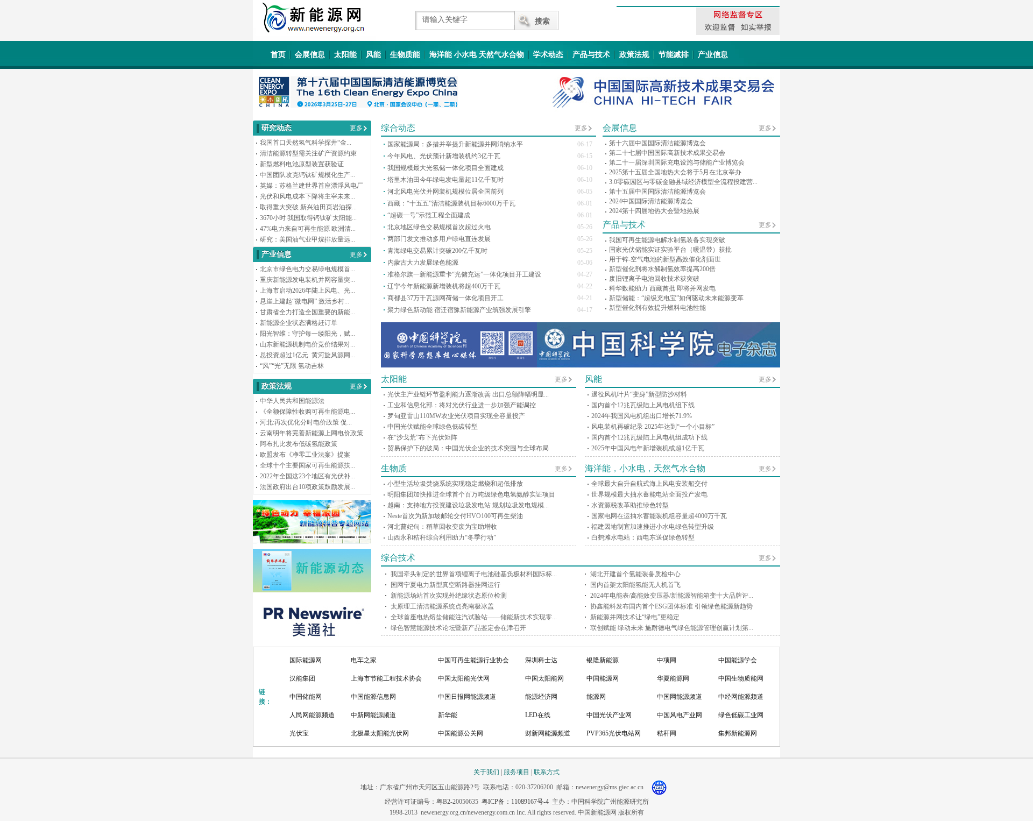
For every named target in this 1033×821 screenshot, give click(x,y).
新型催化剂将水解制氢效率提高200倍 (662, 269)
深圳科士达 (541, 660)
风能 (373, 55)
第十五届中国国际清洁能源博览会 (657, 191)
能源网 (596, 696)
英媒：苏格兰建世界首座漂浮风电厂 (311, 185)
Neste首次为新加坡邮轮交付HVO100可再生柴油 (455, 516)
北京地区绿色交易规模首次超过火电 (439, 227)
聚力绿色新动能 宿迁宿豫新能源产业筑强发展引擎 (459, 310)
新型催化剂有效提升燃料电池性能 (657, 308)
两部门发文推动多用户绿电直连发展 (439, 239)
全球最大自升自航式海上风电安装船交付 (649, 483)
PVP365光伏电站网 (613, 733)
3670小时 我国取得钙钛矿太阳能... (308, 218)
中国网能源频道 (679, 696)
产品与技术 (591, 55)
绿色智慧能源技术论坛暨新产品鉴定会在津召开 (458, 628)
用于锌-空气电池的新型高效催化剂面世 (665, 259)
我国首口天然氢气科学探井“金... (305, 142)
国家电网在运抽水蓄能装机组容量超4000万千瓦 (659, 516)
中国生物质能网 (740, 678)
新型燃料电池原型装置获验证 (302, 164)
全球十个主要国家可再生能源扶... (307, 465)
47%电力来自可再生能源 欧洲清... (308, 228)
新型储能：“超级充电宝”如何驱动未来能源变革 (676, 298)
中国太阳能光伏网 (464, 678)
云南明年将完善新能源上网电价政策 (311, 433)
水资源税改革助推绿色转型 (630, 505)
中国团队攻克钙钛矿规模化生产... (307, 175)
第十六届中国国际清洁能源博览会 (657, 143)
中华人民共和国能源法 (292, 401)
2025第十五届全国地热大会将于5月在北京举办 (675, 172)
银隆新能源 (602, 660)
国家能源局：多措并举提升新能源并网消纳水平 (455, 144)
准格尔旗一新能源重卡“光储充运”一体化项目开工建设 (464, 274)
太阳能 (345, 55)
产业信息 (713, 55)
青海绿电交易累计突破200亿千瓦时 (437, 250)
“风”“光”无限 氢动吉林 (292, 366)
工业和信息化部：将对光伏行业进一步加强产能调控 (461, 405)
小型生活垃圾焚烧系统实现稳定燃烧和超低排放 (455, 483)
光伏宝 (299, 733)
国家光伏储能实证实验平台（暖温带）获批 (670, 249)
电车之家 (364, 660)
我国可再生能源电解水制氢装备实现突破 (667, 240)
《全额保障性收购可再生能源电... (307, 411)
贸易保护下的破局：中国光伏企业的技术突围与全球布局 (468, 448)
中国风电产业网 (679, 715)
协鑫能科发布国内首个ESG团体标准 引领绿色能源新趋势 (671, 606)
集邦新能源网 (737, 733)
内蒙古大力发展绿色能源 (422, 262)
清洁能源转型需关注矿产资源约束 (308, 153)
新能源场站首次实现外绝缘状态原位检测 (449, 595)
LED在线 (537, 715)
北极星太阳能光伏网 (380, 733)
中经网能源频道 (740, 696)
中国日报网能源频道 (467, 696)
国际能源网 (305, 660)
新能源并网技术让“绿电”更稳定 (635, 617)
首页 (278, 55)
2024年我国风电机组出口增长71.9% (641, 416)
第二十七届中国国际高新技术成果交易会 (667, 153)
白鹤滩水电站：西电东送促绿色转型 (643, 537)
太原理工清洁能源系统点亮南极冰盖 (442, 606)
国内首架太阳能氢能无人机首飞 (635, 585)
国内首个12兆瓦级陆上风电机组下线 (643, 405)
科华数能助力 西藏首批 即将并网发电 (662, 288)
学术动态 (548, 55)
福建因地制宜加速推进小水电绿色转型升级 (652, 526)
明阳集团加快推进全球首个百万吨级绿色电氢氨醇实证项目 (471, 494)
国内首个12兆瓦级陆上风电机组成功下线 (649, 437)
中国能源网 (602, 678)
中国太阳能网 (544, 678)
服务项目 (516, 772)
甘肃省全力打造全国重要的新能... (307, 312)
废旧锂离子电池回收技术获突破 (654, 278)
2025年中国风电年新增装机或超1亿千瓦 (647, 448)
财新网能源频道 (547, 733)
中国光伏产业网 (609, 715)
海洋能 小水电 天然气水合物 (476, 55)
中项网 (666, 660)
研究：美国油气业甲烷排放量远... (307, 239)
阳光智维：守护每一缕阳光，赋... (307, 333)
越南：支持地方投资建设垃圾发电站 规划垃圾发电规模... (468, 505)
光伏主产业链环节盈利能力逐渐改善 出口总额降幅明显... (468, 394)
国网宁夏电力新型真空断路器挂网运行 (445, 585)
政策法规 (634, 55)
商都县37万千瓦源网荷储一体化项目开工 (445, 298)
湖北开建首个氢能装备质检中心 (635, 574)
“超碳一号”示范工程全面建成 (428, 215)
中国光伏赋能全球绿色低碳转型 (432, 426)
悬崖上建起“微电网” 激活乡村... (304, 301)
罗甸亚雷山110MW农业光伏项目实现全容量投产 (456, 416)
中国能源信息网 (373, 696)
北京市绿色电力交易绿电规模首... (307, 269)
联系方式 (547, 772)
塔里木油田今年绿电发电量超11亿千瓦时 (445, 179)
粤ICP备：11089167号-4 (515, 801)
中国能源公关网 (460, 733)
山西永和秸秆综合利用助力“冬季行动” (441, 537)
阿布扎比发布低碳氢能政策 (298, 444)
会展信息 (310, 55)
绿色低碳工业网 (740, 715)
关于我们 (486, 772)
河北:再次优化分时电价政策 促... (306, 422)
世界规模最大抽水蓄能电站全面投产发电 (649, 494)
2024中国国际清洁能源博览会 (651, 201)
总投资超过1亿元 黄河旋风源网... (307, 355)
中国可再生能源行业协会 (473, 660)
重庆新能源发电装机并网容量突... (307, 280)
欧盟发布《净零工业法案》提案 (305, 454)
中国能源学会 (737, 660)
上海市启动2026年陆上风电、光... (307, 290)
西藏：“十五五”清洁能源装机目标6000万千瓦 (451, 203)
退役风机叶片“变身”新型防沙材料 (639, 394)
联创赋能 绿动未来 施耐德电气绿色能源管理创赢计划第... (671, 628)
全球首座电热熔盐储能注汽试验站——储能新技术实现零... (474, 617)
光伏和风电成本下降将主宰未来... (307, 196)
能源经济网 (541, 696)
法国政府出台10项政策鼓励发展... (307, 487)
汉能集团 (302, 678)
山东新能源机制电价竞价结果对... (307, 344)
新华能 (447, 715)
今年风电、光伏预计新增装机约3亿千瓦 (443, 156)
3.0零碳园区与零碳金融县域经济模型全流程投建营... (683, 182)
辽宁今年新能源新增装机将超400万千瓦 (443, 286)
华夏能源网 (673, 678)
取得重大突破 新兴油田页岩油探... (308, 207)
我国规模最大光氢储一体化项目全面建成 (445, 168)
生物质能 (405, 55)
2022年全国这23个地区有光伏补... (307, 476)
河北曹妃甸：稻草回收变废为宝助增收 (442, 526)
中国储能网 (305, 696)
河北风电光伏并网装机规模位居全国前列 (445, 191)
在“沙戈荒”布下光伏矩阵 (422, 437)
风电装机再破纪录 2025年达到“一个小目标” (652, 426)
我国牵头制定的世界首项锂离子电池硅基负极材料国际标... (474, 574)
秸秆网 (666, 733)
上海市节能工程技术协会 (386, 678)
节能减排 (674, 55)
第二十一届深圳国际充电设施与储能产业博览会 (677, 162)
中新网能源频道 (373, 715)
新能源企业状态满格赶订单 (298, 323)
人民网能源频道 (312, 715)
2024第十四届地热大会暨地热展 (654, 211)
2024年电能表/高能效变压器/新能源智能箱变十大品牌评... (671, 595)
